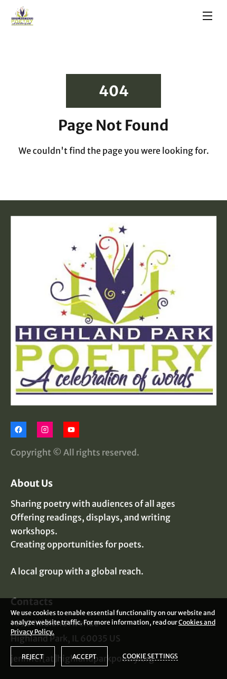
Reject (33, 657)
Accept (84, 657)
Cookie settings (150, 656)
